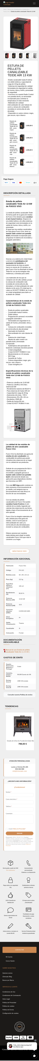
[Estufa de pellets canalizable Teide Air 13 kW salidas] (34, 56)
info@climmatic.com (19, 771)
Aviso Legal (6, 999)
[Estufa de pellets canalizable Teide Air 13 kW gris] (21, 56)
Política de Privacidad (9, 1002)
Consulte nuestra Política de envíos (20, 695)
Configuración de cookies (10, 1013)
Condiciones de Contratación (11, 995)
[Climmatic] (12, 2)
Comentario (9, 813)
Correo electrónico (11, 799)
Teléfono (9, 806)
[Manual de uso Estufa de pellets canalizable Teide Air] (5, 650)
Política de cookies (8, 1006)
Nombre (8, 792)
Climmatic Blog (7, 976)
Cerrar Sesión (10, 961)
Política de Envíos (8, 1009)
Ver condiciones (10, 870)
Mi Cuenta (9, 957)
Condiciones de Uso (8, 992)
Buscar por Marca (8, 980)
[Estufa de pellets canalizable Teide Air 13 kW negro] (14, 56)
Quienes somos (7, 973)
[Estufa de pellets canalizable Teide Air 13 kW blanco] (27, 56)
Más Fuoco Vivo (19, 551)
